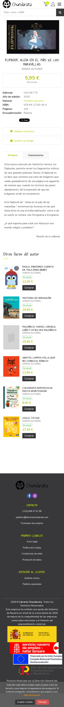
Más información (32, 695)
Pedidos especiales (32, 584)
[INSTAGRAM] (34, 495)
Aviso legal (32, 541)
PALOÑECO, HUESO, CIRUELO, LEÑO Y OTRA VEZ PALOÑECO (39, 328)
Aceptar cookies (25, 702)
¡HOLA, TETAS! (31, 418)
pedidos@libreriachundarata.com (32, 517)
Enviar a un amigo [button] (23, 141)
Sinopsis (13, 155)
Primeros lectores (34, 101)
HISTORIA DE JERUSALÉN (36, 298)
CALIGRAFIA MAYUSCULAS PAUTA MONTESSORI (37, 389)
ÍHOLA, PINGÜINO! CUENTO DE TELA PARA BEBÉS (38, 268)
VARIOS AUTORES (32, 69)
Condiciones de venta (32, 553)
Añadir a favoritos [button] (23, 131)
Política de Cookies (32, 547)
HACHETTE (31, 92)
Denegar (42, 702)
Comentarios (35, 155)
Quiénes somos (32, 578)
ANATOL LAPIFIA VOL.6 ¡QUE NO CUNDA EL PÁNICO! (38, 359)
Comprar (29, 288)
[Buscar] (60, 12)
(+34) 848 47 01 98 (32, 511)
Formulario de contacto (32, 523)
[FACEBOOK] (29, 495)
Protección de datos (32, 559)
